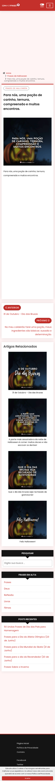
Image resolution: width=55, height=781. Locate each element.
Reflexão (9, 595)
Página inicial (23, 743)
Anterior (13, 307)
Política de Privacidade (27, 747)
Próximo (42, 320)
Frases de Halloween (17, 76)
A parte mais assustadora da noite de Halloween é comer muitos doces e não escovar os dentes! (27, 442)
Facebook (21, 760)
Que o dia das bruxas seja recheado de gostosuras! (27, 493)
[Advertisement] (27, 42)
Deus (7, 588)
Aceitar (27, 778)
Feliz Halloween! (28, 541)
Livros (7, 601)
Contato (21, 752)
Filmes (7, 607)
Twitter (20, 764)
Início (8, 73)
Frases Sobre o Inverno (16, 666)
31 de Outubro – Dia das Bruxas (20, 314)
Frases (7, 582)
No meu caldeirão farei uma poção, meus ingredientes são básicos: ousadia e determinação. (28, 331)
